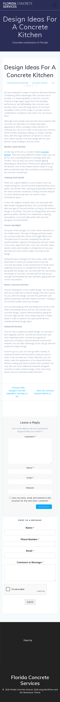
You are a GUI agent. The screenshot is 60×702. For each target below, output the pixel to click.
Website (30, 487)
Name (30, 467)
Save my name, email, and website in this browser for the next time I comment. (31, 499)
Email (30, 477)
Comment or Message (30, 562)
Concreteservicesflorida (17, 82)
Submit (30, 602)
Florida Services (17, 5)
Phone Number (30, 539)
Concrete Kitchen (39, 82)
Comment (30, 436)
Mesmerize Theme (31, 692)
